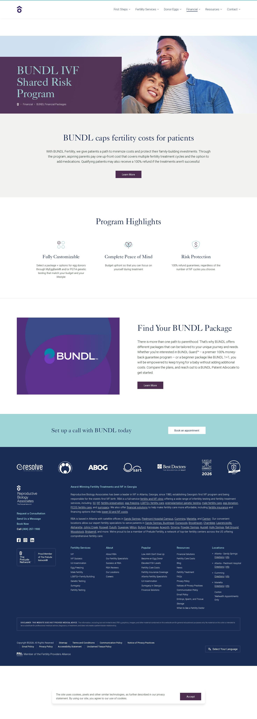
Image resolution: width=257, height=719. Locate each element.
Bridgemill (90, 531)
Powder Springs (190, 527)
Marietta (191, 518)
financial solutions (137, 507)
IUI (94, 503)
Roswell (103, 527)
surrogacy (103, 507)
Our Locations (112, 572)
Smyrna (175, 527)
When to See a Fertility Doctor (190, 608)
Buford (142, 527)
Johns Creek (91, 527)
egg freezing (132, 503)
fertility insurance (218, 507)
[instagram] (25, 540)
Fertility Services (145, 9)
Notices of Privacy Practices (190, 585)
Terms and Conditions (84, 642)
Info (227, 557)
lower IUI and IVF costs (115, 511)
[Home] (18, 104)
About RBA (111, 554)
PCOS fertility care (81, 507)
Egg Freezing (77, 567)
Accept (191, 696)
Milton (133, 527)
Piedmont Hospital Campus (157, 518)
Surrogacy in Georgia (151, 585)
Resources (212, 9)
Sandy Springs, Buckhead (159, 523)
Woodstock (77, 531)
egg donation (230, 503)
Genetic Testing (78, 581)
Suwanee (123, 527)
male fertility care (212, 503)
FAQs (179, 576)
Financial (192, 9)
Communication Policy (187, 590)
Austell (204, 527)
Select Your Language (225, 649)
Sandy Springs (132, 518)
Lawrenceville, (224, 523)
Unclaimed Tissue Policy (99, 646)
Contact (232, 9)
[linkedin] (32, 540)
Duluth (113, 527)
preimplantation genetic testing (183, 503)
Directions (219, 557)
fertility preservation (112, 503)
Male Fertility (77, 572)
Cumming (179, 518)
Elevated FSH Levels (151, 563)
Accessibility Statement (70, 646)
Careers (109, 576)
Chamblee (209, 523)
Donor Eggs (171, 9)
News (179, 567)
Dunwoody (181, 523)
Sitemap (63, 642)
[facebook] (19, 540)
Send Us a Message (29, 518)
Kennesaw (153, 527)
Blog (179, 563)
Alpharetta (76, 527)
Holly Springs (216, 527)
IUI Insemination (78, 563)
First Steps (121, 9)
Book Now (23, 523)
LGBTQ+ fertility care (152, 503)
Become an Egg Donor (152, 558)
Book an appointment (186, 430)
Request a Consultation (31, 513)
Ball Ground (231, 527)
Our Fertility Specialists (117, 558)
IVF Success (76, 558)
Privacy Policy (183, 581)
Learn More (128, 174)
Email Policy (182, 594)
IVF (98, 503)
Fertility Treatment (185, 572)
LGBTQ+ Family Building (83, 576)
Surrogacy (75, 585)
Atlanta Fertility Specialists (154, 576)
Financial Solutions (150, 590)
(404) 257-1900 (31, 529)
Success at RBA (113, 563)
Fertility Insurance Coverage (154, 572)
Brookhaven (195, 523)
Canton (206, 518)
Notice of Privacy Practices (141, 642)
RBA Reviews (112, 567)
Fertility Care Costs (150, 567)
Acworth (164, 527)
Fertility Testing (78, 590)
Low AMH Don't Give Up (153, 554)
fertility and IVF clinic (151, 498)
